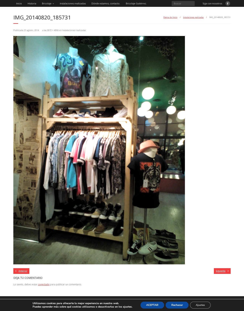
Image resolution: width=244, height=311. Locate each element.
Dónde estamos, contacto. (106, 3)
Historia (32, 3)
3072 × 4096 (53, 30)
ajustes (127, 307)
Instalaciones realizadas (73, 3)
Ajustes (200, 305)
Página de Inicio (170, 17)
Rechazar (177, 305)
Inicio (19, 3)
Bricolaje (46, 3)
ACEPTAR (152, 305)
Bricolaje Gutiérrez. (136, 3)
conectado (44, 284)
